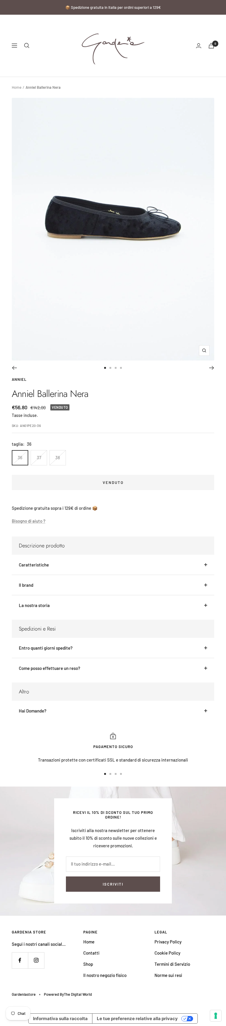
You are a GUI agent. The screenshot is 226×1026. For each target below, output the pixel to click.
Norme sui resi (168, 975)
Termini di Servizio (172, 964)
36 (20, 457)
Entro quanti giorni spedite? (46, 648)
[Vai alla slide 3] (116, 368)
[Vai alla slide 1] (105, 368)
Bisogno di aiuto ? (28, 521)
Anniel (19, 379)
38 (57, 457)
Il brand (26, 585)
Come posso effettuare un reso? (49, 668)
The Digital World (78, 994)
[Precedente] (14, 368)
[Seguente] (211, 368)
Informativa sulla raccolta (60, 1018)
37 (39, 457)
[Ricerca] (26, 45)
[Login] (198, 45)
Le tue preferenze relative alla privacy (137, 1018)
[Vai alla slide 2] (110, 368)
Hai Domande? (32, 710)
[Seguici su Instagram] (36, 960)
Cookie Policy (167, 952)
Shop (88, 964)
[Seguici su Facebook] (20, 960)
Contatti (91, 952)
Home (16, 87)
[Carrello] (211, 45)
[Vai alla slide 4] (121, 368)
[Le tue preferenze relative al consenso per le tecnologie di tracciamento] (215, 1015)
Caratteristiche (34, 564)
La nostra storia (34, 605)
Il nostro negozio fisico (105, 975)
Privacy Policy (168, 941)
